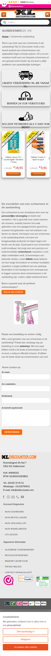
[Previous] (2, 164)
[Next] (49, 164)
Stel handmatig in (25, 631)
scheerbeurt (24, 252)
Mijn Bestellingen (16, 517)
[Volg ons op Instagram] (8, 497)
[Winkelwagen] (47, 14)
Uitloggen (11, 534)
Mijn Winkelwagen (15, 529)
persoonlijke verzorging (14, 216)
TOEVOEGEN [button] (13, 174)
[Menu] (3, 14)
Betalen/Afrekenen (16, 555)
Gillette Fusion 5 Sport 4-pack (38, 158)
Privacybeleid (13, 567)
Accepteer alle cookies (25, 647)
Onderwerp (7, 396)
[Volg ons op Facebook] (3, 497)
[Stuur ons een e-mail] (13, 497)
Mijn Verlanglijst (15, 523)
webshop (25, 346)
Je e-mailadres (9, 384)
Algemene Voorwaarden (19, 550)
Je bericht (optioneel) (12, 408)
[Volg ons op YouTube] (22, 497)
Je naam (6, 372)
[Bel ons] (17, 497)
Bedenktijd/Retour (16, 561)
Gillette (29, 259)
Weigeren (25, 639)
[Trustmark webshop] (8, 580)
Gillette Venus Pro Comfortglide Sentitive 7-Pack (13, 159)
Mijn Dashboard (14, 512)
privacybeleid (14, 625)
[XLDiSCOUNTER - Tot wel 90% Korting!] (25, 13)
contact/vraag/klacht (18, 572)
